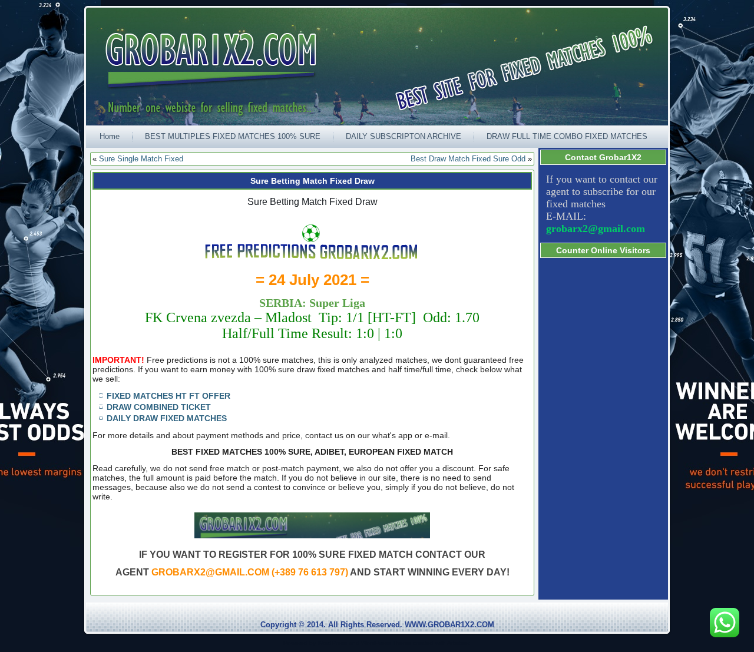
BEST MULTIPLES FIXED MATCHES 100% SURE (232, 136)
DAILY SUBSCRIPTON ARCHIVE (403, 136)
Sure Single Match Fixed (141, 158)
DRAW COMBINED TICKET (159, 407)
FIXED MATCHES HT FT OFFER (168, 396)
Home (110, 136)
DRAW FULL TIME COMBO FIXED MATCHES (567, 136)
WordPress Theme (386, 643)
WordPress (332, 643)
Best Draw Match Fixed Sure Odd (468, 158)
